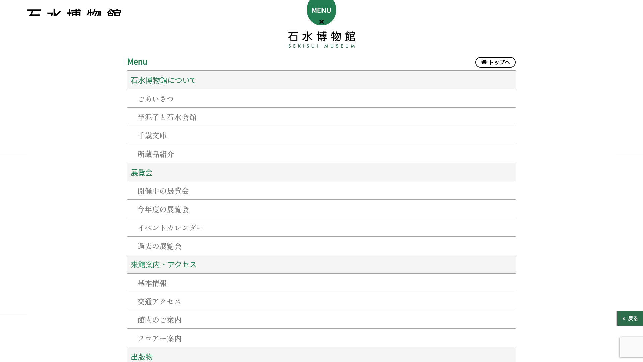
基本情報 (152, 282)
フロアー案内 (159, 338)
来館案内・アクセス (164, 264)
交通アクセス (159, 301)
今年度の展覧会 (163, 208)
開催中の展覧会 (163, 190)
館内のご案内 (159, 319)
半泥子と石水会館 (166, 116)
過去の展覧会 (159, 245)
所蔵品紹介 (155, 153)
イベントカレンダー (170, 227)
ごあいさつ (155, 98)
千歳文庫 (152, 135)
